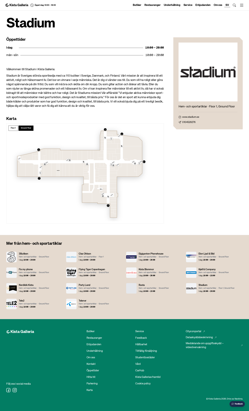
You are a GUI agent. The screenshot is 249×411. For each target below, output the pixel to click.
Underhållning (172, 5)
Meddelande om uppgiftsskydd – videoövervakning (205, 345)
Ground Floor (26, 128)
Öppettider (93, 370)
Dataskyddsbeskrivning (199, 337)
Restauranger (152, 5)
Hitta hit (91, 377)
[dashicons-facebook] (8, 390)
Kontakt (91, 364)
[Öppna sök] (234, 5)
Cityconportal (193, 331)
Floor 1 (13, 128)
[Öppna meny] (242, 5)
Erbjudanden (202, 5)
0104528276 (189, 122)
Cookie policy (143, 383)
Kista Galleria (18, 5)
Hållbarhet (141, 344)
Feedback (141, 338)
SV (227, 5)
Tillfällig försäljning (146, 351)
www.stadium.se (190, 117)
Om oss (218, 5)
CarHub (139, 370)
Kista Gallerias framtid (148, 377)
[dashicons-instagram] (15, 390)
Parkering (92, 383)
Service (188, 5)
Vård (138, 364)
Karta (90, 390)
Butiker (137, 5)
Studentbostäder (145, 357)
